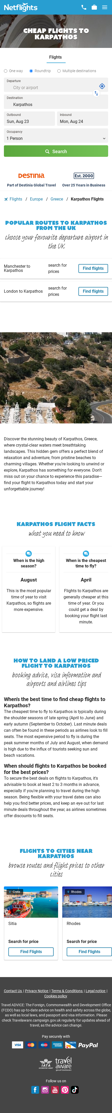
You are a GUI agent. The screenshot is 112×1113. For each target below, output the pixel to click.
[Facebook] (35, 1090)
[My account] (94, 7)
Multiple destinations (79, 71)
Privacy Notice (37, 991)
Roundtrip (43, 71)
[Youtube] (55, 1090)
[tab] (56, 57)
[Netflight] (21, 7)
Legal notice (96, 991)
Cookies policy (55, 996)
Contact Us (13, 991)
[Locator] (102, 86)
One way (16, 71)
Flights (16, 199)
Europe (37, 199)
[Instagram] (45, 1090)
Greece (57, 199)
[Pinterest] (65, 1090)
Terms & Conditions (67, 991)
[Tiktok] (75, 1090)
